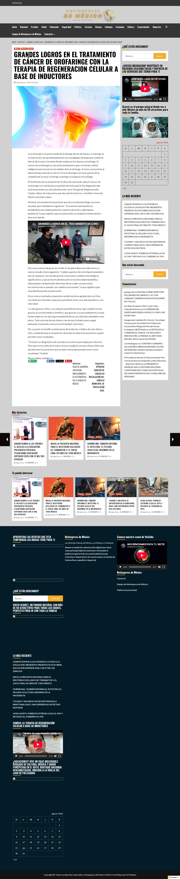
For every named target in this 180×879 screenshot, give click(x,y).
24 (132, 176)
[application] (145, 89)
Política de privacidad (127, 590)
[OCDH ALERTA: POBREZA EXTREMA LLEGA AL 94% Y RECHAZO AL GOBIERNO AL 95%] (153, 487)
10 (132, 165)
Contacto (48, 34)
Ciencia (98, 27)
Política (77, 27)
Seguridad (66, 27)
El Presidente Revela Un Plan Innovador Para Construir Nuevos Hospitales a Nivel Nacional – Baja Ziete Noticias (145, 360)
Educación (54, 27)
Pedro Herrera (21, 83)
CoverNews (117, 874)
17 (132, 171)
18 (138, 171)
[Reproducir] (125, 99)
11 (138, 165)
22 (165, 171)
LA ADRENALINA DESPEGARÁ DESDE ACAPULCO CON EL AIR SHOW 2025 (144, 312)
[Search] (166, 26)
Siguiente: (96, 377)
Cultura (130, 27)
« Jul (124, 188)
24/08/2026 (30, 463)
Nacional (24, 27)
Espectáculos (143, 27)
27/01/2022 (34, 83)
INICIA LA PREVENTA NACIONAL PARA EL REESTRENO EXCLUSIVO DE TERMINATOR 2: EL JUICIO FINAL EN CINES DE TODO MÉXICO (66, 448)
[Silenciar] (160, 99)
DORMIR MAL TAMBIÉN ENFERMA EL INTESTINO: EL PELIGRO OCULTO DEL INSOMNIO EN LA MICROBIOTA (102, 448)
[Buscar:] (139, 56)
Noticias (24, 49)
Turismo (88, 27)
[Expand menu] (54, 34)
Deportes (157, 27)
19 (145, 171)
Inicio (14, 27)
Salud (44, 27)
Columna (108, 27)
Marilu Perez (20, 463)
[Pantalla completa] (164, 99)
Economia (120, 27)
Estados (34, 27)
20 (152, 171)
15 (165, 165)
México (17, 49)
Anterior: (80, 373)
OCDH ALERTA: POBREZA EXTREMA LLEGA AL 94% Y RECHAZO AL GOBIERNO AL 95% (144, 255)
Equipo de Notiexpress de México (26, 34)
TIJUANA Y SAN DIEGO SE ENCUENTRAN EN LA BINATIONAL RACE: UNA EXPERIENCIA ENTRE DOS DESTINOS (144, 244)
